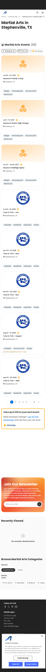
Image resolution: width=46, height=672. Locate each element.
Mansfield (20, 583)
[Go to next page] (38, 402)
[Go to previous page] (7, 402)
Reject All (15, 664)
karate (20, 570)
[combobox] (8, 51)
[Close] (42, 636)
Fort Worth (8, 583)
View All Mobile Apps (11, 626)
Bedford (32, 583)
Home (3, 17)
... (30, 402)
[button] (22, 51)
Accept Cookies (31, 664)
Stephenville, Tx (14, 17)
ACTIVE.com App (10, 615)
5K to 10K (7, 621)
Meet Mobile (8, 623)
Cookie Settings (22, 658)
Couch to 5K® (9, 618)
